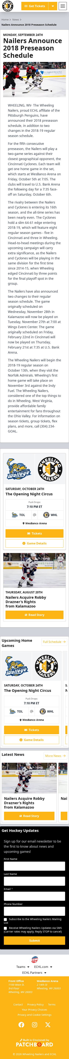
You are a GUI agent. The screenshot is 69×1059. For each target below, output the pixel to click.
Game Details (37, 543)
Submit (34, 941)
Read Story (36, 615)
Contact (18, 1004)
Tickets (37, 533)
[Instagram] (34, 1025)
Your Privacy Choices (34, 1009)
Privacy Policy (35, 1004)
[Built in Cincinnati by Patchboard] (34, 1043)
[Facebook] (21, 1025)
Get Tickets (37, 6)
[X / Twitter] (48, 1025)
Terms (52, 1004)
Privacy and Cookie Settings (35, 1014)
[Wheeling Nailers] (7, 6)
